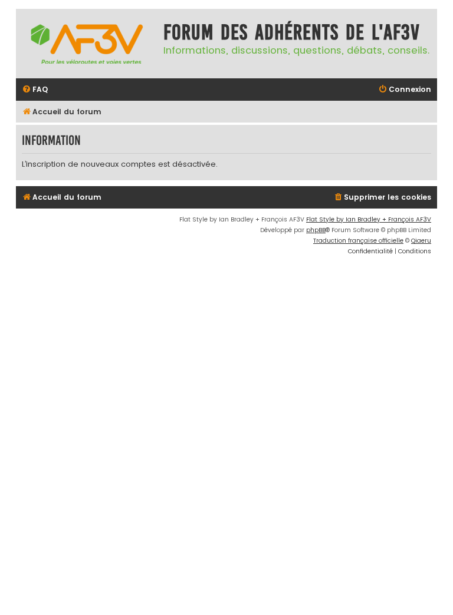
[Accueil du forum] (87, 43)
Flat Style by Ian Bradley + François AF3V (368, 219)
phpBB (316, 230)
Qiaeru (421, 240)
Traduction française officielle (358, 240)
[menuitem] (35, 90)
